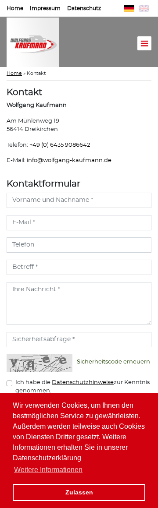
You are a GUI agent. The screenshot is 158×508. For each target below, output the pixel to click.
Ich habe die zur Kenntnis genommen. (82, 387)
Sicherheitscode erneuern (113, 362)
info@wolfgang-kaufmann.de (69, 160)
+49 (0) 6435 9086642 (59, 145)
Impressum (45, 8)
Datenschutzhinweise (83, 382)
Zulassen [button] (79, 492)
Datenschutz (84, 8)
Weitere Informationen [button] (48, 469)
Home (15, 8)
